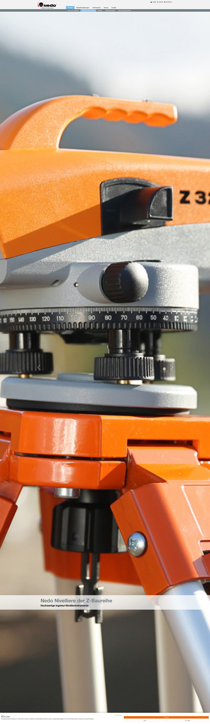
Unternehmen (96, 7)
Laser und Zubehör (73, 10)
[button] (3, 715)
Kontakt (114, 7)
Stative (100, 10)
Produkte (70, 7)
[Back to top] (206, 697)
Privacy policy (118, 715)
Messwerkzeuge (110, 10)
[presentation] (40, 367)
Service (106, 7)
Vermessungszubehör (124, 10)
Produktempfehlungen (82, 7)
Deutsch (168, 2)
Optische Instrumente (88, 10)
